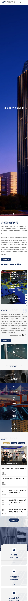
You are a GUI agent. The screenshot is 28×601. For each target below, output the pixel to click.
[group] (14, 455)
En (20, 2)
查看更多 (5, 259)
